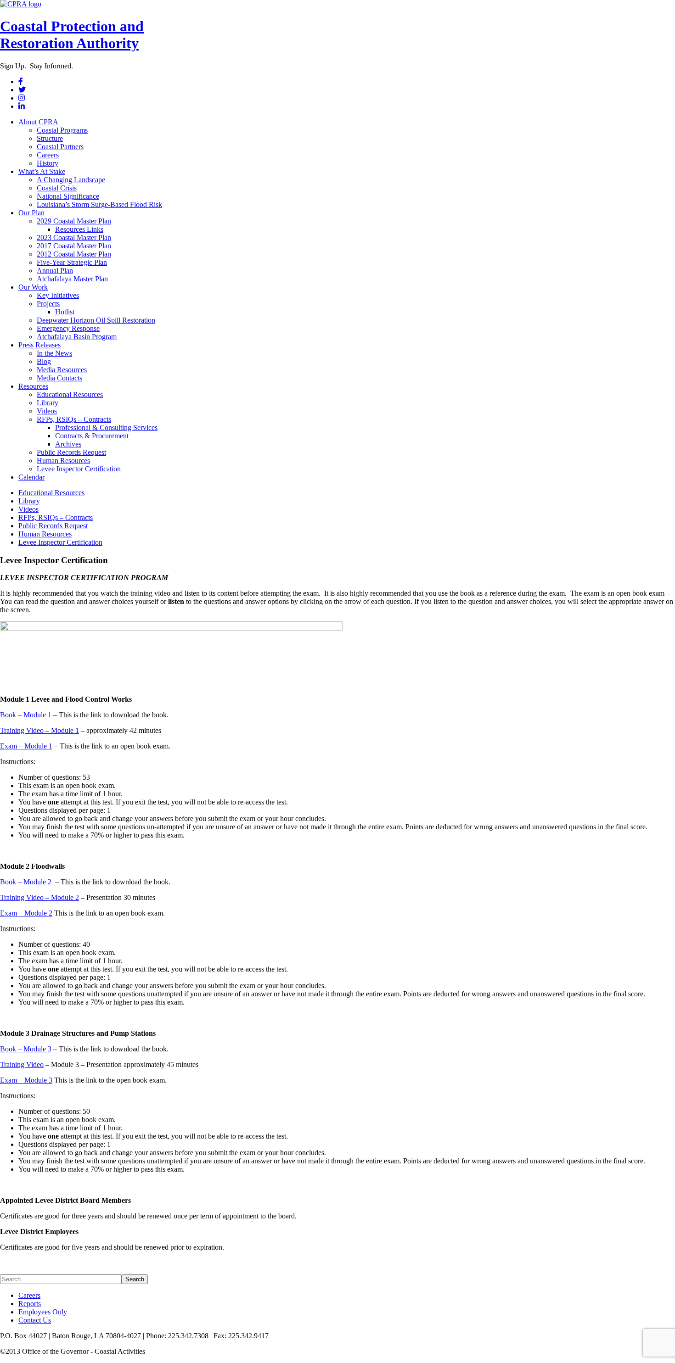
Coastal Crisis (57, 188)
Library (47, 403)
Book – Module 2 (25, 882)
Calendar (31, 477)
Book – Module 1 (25, 715)
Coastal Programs (62, 130)
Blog (44, 361)
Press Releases (39, 345)
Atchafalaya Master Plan (72, 279)
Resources (33, 386)
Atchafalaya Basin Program (77, 337)
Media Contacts (59, 378)
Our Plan (31, 213)
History (47, 163)
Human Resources (63, 460)
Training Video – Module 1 (39, 730)
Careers (48, 155)
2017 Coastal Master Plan (74, 246)
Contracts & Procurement (92, 436)
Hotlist (64, 312)
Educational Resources (70, 394)
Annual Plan (55, 270)
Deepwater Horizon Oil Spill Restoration (96, 320)
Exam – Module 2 (26, 913)
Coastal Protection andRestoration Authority (72, 34)
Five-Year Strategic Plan (72, 262)
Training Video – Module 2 (39, 897)
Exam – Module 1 (26, 746)
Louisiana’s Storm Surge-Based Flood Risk (99, 204)
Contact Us (34, 1320)
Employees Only (42, 1312)
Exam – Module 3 (26, 1080)
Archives (68, 444)
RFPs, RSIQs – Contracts (74, 419)
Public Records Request (71, 452)
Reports (29, 1303)
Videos (47, 411)
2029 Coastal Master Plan (74, 221)
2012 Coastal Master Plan (74, 254)
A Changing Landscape (71, 180)
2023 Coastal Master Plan (74, 237)
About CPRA (38, 122)
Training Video (22, 1064)
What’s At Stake (41, 171)
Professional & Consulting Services (106, 427)
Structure (50, 138)
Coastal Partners (60, 147)
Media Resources (62, 370)
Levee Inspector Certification (79, 469)
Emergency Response (68, 328)
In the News (54, 353)
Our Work (33, 287)
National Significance (68, 196)
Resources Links (79, 229)
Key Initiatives (58, 295)
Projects (48, 303)
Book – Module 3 (25, 1049)
